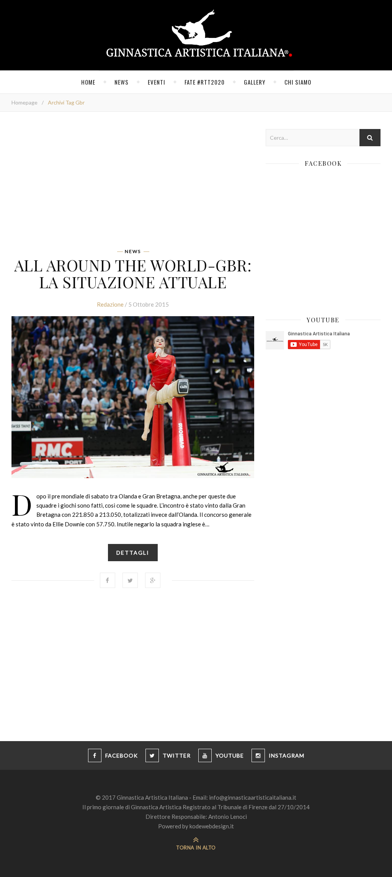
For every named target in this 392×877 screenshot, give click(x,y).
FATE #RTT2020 (205, 82)
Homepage (24, 102)
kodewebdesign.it (211, 826)
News (121, 82)
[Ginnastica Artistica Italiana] (196, 35)
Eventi (156, 82)
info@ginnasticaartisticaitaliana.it (252, 797)
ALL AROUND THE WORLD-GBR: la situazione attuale (133, 273)
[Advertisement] (132, 182)
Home (88, 82)
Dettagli (132, 552)
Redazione (110, 304)
